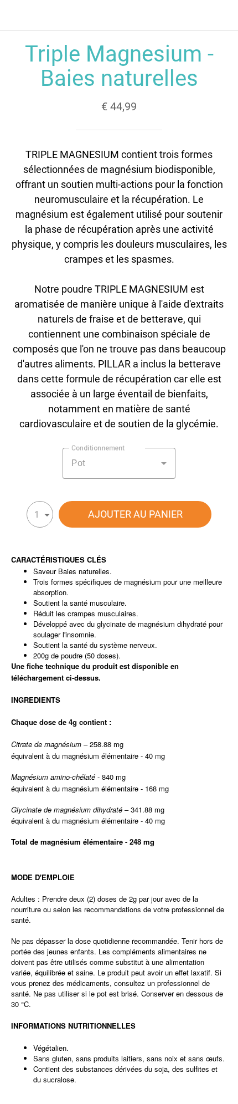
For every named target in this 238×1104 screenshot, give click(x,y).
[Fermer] (15, 15)
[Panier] (222, 15)
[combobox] (119, 463)
